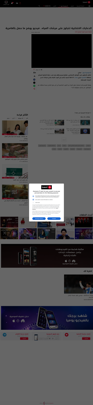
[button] (46, 203)
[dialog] (46, 203)
